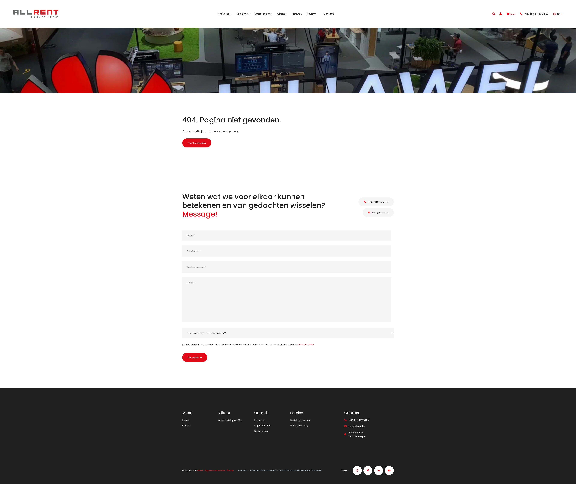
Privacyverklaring (299, 425)
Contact (186, 425)
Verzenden (193, 357)
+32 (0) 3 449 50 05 (378, 201)
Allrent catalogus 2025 (230, 420)
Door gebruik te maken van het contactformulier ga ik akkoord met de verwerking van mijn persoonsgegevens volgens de (249, 344)
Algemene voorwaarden (215, 470)
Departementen (262, 425)
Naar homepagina (197, 142)
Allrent (200, 470)
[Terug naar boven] (570, 478)
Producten (259, 420)
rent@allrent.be (380, 212)
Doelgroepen (261, 430)
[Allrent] (36, 13)
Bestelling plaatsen (300, 420)
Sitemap (230, 470)
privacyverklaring (306, 344)
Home (185, 420)
